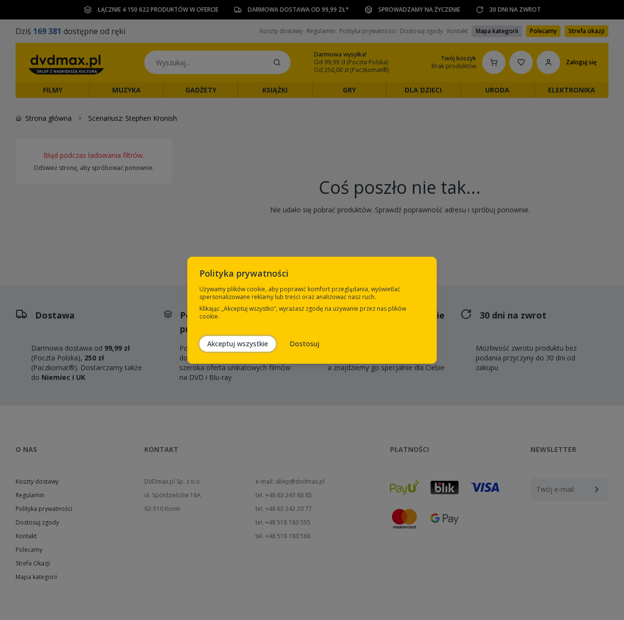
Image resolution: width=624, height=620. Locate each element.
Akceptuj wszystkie (237, 343)
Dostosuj (304, 343)
